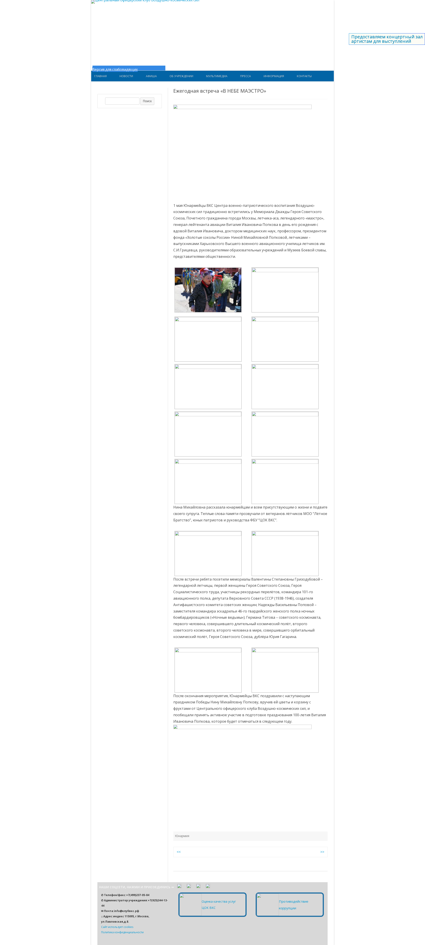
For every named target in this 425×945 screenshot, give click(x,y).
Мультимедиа (216, 76)
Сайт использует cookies (117, 927)
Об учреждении (181, 76)
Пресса (245, 76)
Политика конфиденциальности (122, 932)
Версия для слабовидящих (115, 69)
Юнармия (182, 836)
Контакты (304, 76)
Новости (126, 76)
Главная (100, 76)
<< (179, 851)
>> (322, 851)
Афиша (151, 76)
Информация (274, 76)
